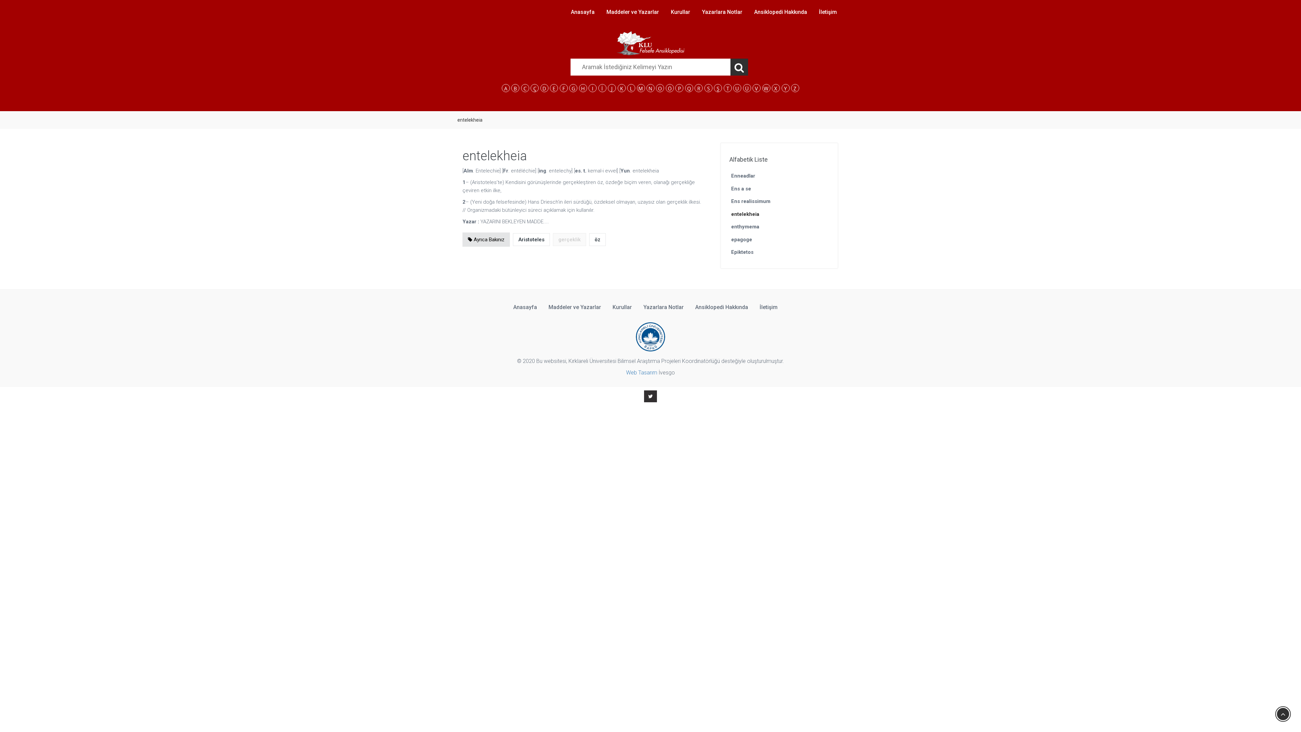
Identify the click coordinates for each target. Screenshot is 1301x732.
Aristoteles (531, 240)
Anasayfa (583, 12)
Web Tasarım (641, 372)
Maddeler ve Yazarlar (632, 12)
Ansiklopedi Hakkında (780, 12)
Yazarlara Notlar (722, 12)
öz (597, 240)
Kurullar (680, 12)
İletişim (828, 12)
